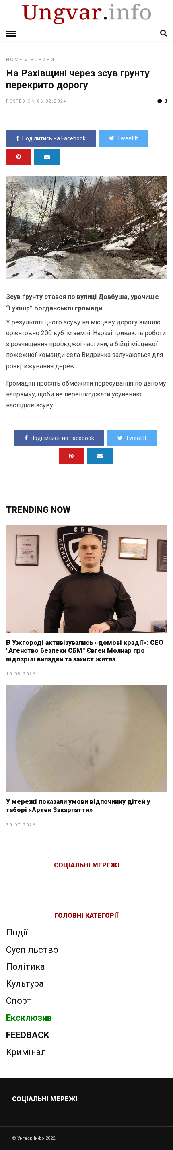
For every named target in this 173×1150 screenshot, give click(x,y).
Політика (25, 967)
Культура (25, 984)
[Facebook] (69, 878)
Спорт (18, 1001)
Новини (42, 59)
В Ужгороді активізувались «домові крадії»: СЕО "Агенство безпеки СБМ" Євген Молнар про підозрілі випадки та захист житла (84, 651)
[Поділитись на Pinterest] (18, 157)
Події (16, 932)
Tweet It (127, 138)
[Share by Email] (47, 157)
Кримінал (26, 1052)
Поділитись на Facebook (54, 138)
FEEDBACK (27, 1035)
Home (14, 59)
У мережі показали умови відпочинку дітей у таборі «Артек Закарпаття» (78, 806)
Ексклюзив (29, 1018)
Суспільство (32, 950)
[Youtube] (87, 878)
